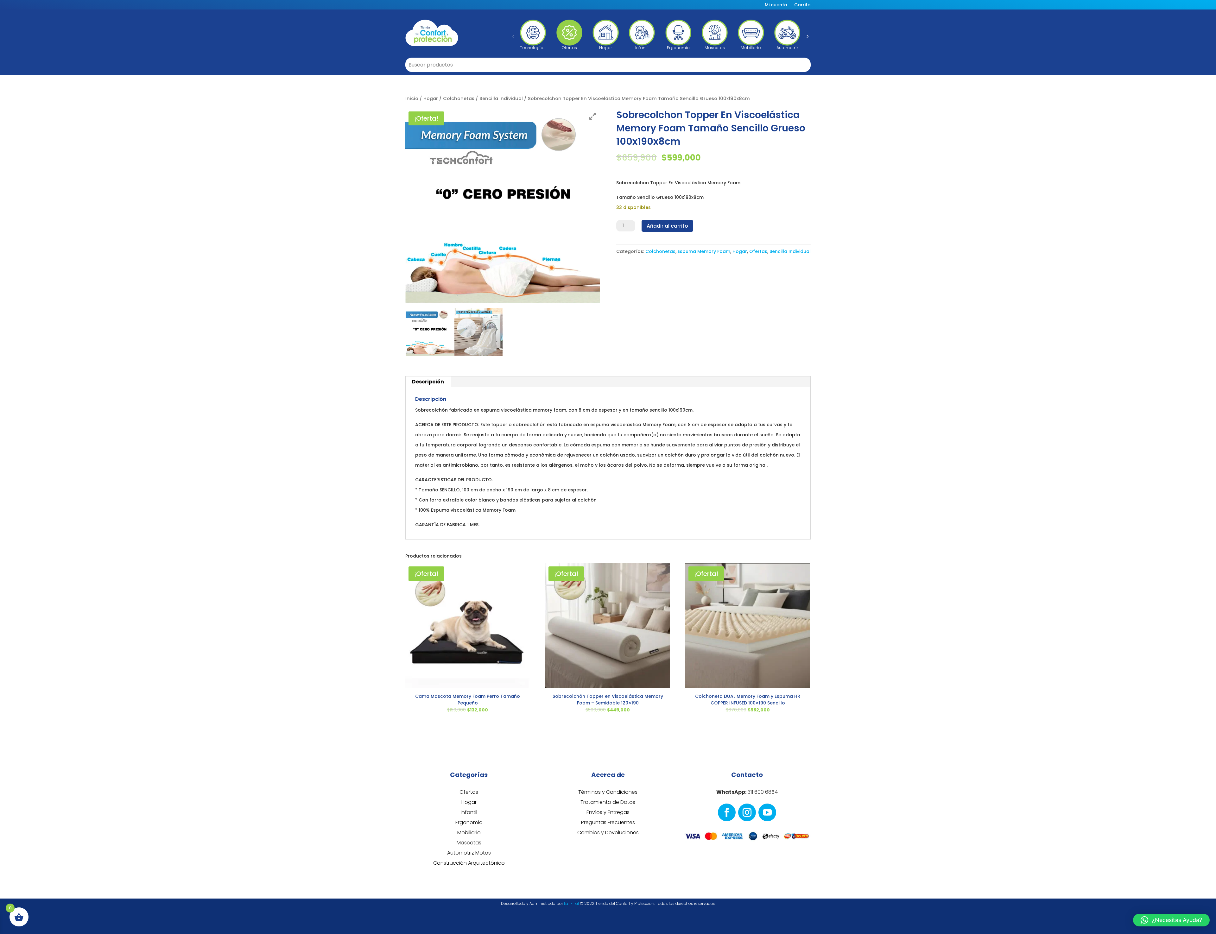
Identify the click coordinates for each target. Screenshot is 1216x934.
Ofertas (758, 251)
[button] (513, 36)
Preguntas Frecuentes (608, 822)
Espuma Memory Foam (704, 251)
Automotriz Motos (469, 852)
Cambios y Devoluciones (608, 832)
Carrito (802, 5)
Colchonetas (458, 98)
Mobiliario (469, 832)
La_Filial (571, 903)
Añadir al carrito (667, 226)
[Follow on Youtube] (767, 812)
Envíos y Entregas (608, 812)
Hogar (430, 98)
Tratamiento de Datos (607, 802)
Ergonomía (469, 822)
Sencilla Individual (501, 98)
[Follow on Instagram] (747, 812)
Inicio (411, 98)
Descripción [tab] (428, 381)
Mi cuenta (776, 5)
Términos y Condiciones (607, 792)
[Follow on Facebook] (727, 812)
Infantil (469, 812)
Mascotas (469, 842)
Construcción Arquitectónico (469, 863)
